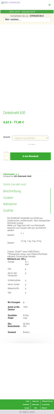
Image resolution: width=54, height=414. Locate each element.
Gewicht (6, 137)
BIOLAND (28, 11)
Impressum (35, 401)
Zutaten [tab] (8, 198)
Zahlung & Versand (45, 397)
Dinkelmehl (22, 176)
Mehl (29, 176)
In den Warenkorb (30, 156)
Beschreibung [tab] (12, 191)
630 (15, 176)
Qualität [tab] (8, 210)
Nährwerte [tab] (10, 204)
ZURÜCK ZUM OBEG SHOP (14, 184)
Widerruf (48, 394)
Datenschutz (35, 404)
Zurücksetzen (31, 144)
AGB (35, 408)
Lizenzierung (47, 391)
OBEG (14, 11)
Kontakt (27, 408)
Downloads (26, 404)
